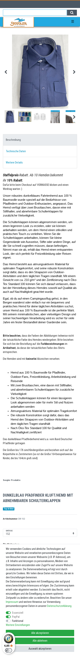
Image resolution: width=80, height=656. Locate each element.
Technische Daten (16, 151)
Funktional (17, 620)
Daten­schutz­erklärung (59, 605)
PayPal (16, 616)
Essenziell (17, 612)
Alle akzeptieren (40, 632)
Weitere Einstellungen (18, 624)
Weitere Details (14, 162)
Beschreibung (13, 139)
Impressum (12, 601)
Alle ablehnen (40, 640)
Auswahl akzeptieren (40, 648)
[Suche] (72, 13)
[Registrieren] (11, 4)
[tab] (40, 140)
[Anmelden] (4, 4)
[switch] (8, 650)
